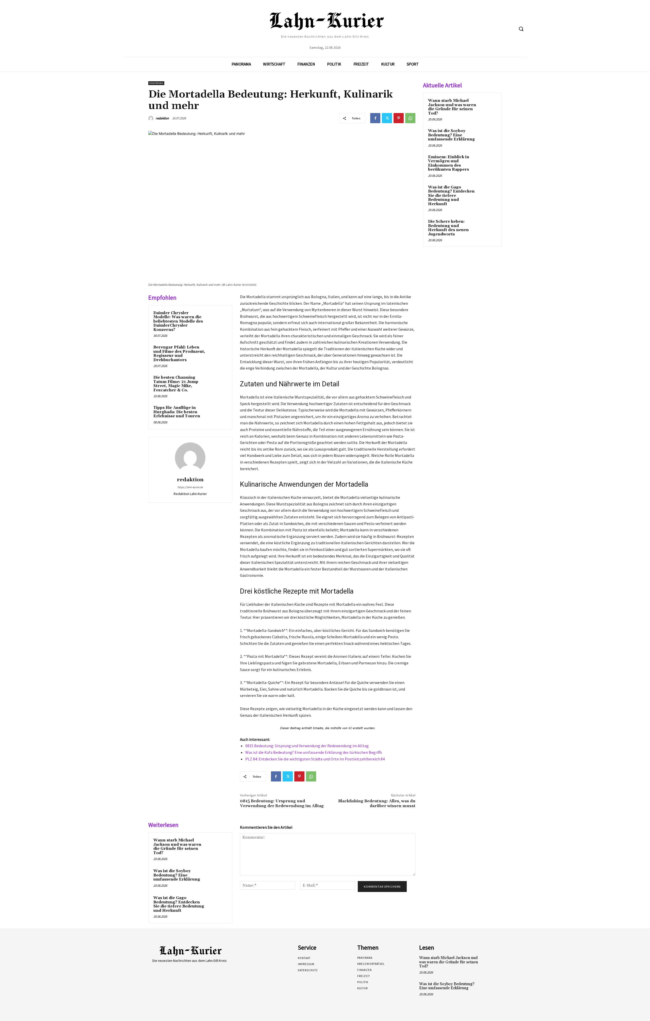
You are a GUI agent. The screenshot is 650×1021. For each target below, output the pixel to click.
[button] (521, 29)
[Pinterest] (399, 118)
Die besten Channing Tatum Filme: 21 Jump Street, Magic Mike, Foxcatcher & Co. (175, 384)
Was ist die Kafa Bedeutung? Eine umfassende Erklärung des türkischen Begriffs (313, 752)
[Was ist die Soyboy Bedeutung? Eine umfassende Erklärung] (217, 877)
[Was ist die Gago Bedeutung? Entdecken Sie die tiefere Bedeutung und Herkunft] (217, 904)
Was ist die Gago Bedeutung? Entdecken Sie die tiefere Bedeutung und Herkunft (178, 904)
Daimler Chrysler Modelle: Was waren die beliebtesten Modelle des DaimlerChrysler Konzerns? (178, 321)
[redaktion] (151, 118)
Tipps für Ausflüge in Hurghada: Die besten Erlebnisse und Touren (176, 412)
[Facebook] (375, 118)
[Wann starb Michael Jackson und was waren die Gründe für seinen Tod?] (217, 847)
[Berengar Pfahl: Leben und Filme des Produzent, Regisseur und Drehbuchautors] (217, 354)
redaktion (162, 118)
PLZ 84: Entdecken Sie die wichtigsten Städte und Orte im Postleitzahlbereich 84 (315, 758)
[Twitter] (387, 118)
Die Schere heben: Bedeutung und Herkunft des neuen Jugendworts (448, 228)
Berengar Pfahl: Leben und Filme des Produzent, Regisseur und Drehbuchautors (179, 353)
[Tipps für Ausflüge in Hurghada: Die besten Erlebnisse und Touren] (217, 414)
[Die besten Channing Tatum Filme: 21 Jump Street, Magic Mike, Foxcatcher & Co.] (217, 384)
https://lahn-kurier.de (190, 487)
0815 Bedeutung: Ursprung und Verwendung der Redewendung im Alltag (307, 745)
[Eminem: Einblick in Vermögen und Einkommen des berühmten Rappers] (488, 163)
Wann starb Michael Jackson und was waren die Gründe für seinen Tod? (177, 846)
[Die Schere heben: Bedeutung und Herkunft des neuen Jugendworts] (488, 227)
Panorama (156, 83)
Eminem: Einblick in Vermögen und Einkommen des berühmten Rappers (448, 163)
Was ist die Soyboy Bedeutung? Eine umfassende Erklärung (176, 875)
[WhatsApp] (410, 118)
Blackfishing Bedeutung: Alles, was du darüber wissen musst (376, 803)
